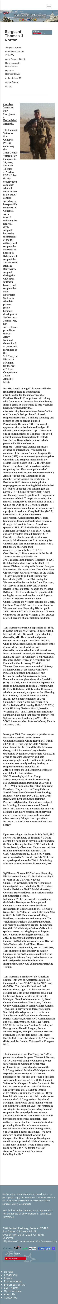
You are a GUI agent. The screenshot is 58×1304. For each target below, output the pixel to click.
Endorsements (13, 1281)
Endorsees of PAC (14, 1284)
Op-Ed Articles (12, 1291)
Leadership (11, 1275)
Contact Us (10, 1297)
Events (8, 1278)
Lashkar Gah (24, 798)
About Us (9, 1294)
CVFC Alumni (11, 1288)
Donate (8, 1271)
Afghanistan (21, 802)
